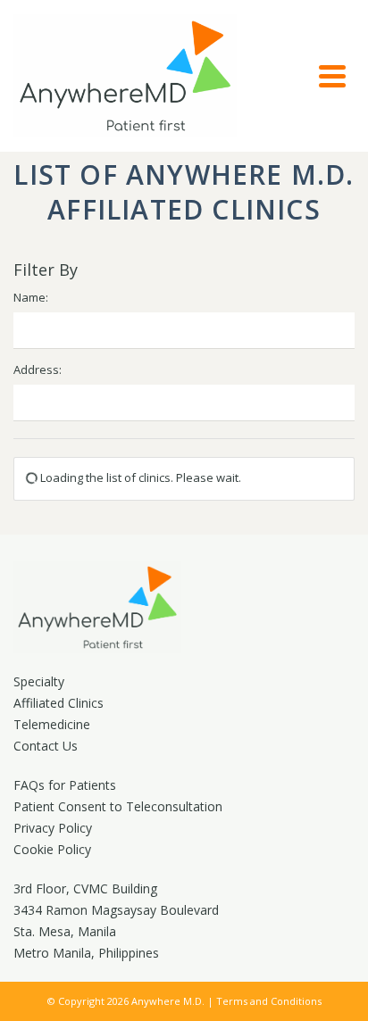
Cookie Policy (52, 849)
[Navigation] (332, 76)
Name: (30, 297)
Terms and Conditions (269, 1001)
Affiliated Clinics (58, 702)
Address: (37, 369)
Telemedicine (51, 724)
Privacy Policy (52, 827)
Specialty (38, 681)
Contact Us (45, 745)
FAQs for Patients (64, 784)
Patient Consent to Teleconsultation (117, 806)
